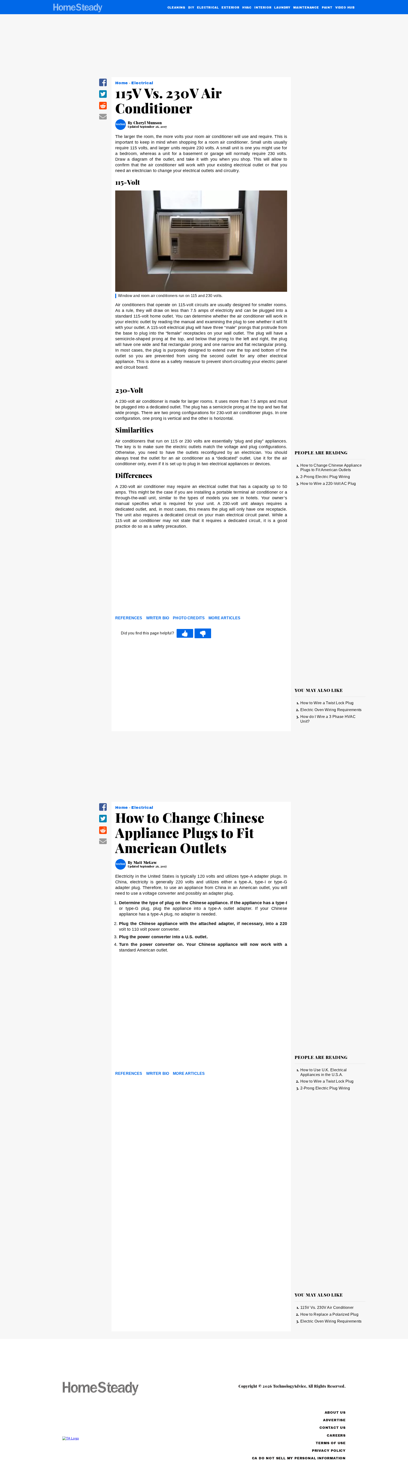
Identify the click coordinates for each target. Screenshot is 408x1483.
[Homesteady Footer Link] (109, 1388)
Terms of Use (331, 1443)
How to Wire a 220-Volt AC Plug (328, 484)
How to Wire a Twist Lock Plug (326, 703)
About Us (335, 1412)
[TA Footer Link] (109, 1438)
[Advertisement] (201, 577)
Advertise (334, 1420)
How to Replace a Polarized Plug (329, 1314)
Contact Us (332, 1428)
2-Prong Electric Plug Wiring (325, 477)
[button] (103, 86)
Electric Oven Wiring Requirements (331, 710)
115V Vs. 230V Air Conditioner (326, 1308)
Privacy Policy (329, 1450)
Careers (336, 1435)
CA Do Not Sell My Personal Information (299, 1458)
